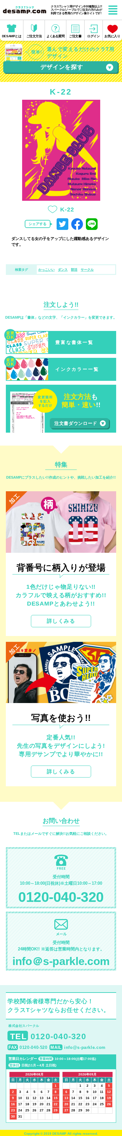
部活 (74, 269)
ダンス (63, 269)
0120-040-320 (61, 897)
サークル (87, 269)
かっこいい (46, 269)
